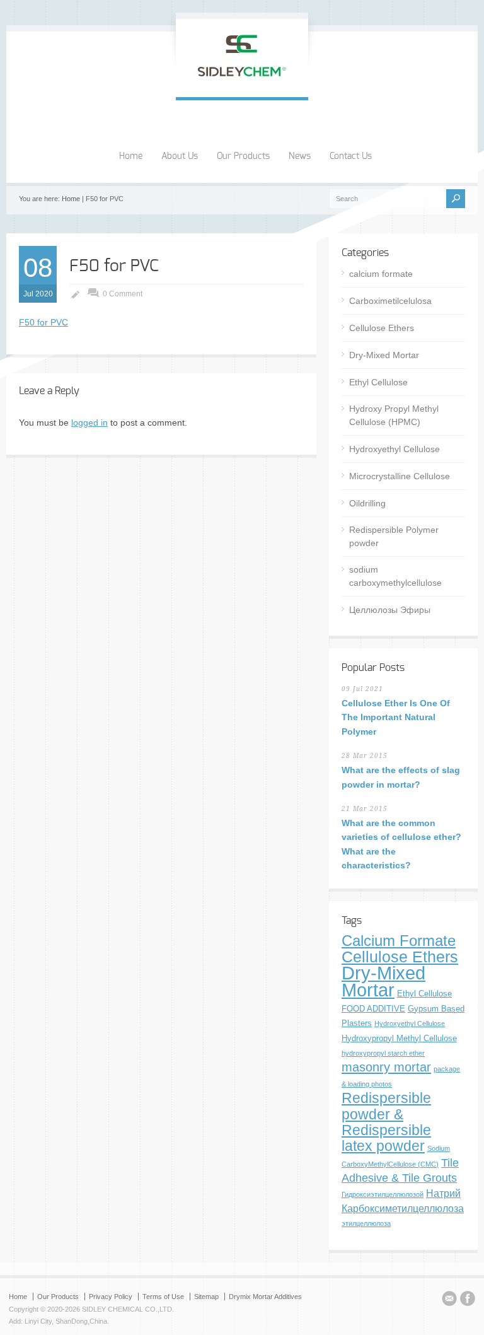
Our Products (243, 156)
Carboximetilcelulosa (390, 301)
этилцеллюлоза (366, 1223)
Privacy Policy (110, 1296)
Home (130, 156)
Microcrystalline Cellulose (399, 476)
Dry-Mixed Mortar (384, 355)
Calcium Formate (399, 941)
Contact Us (351, 156)
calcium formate (381, 274)
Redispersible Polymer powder (394, 536)
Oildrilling (367, 503)
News (300, 156)
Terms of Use (163, 1296)
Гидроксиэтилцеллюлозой (383, 1194)
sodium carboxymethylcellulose (395, 576)
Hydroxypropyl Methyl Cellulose (399, 1038)
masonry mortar (386, 1067)
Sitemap (206, 1296)
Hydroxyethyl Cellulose (394, 449)
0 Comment (122, 293)
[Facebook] (467, 1300)
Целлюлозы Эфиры (389, 610)
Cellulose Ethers (381, 328)
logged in (89, 422)
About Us (179, 156)
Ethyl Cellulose (378, 382)
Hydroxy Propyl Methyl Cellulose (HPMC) (394, 415)
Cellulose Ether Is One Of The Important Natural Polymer (396, 717)
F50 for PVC (114, 266)
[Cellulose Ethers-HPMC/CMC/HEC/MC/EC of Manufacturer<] (242, 84)
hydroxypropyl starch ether (383, 1053)
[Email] (449, 1300)
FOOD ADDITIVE (373, 1008)
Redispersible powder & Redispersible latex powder (386, 1122)
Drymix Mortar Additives (265, 1296)
